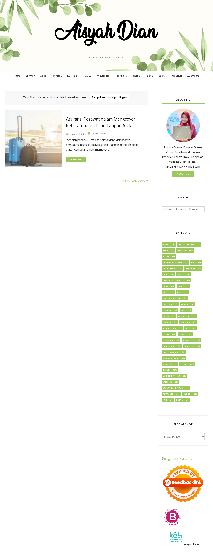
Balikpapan (169, 268)
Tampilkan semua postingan (109, 97)
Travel (166, 370)
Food (166, 316)
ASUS (165, 244)
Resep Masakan (171, 352)
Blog (180, 274)
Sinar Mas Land (171, 358)
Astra (166, 256)
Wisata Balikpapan (173, 388)
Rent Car (190, 346)
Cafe (165, 292)
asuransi (168, 394)
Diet (179, 292)
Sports (167, 364)
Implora (185, 322)
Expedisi (167, 304)
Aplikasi (182, 250)
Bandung (191, 268)
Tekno (184, 364)
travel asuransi (98, 133)
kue (165, 400)
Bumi (180, 286)
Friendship (184, 316)
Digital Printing (172, 298)
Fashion (167, 310)
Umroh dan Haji (172, 376)
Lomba (182, 334)
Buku (166, 286)
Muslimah (168, 340)
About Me (183, 174)
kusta (179, 400)
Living (166, 334)
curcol (187, 394)
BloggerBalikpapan (174, 280)
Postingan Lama (133, 180)
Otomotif (189, 340)
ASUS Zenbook (186, 244)
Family (184, 304)
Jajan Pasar (169, 328)
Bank (165, 274)
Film (183, 310)
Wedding (168, 382)
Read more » (76, 159)
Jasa (187, 328)
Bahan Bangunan (172, 262)
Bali (193, 262)
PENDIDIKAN (169, 346)
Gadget (167, 322)
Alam (165, 250)
